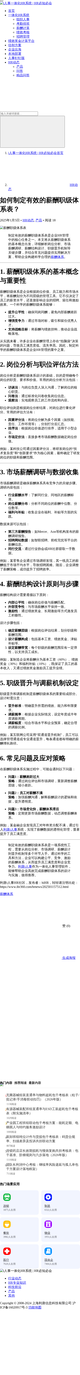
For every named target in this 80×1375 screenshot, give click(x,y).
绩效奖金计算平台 (21, 41)
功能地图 (34, 1307)
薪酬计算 (23, 28)
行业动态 (14, 1278)
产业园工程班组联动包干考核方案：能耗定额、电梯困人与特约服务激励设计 (42, 1125)
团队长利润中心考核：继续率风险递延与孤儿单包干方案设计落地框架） (42, 1167)
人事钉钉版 (16, 58)
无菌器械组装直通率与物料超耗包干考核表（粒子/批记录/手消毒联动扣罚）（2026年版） (42, 1097)
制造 (47, 1205)
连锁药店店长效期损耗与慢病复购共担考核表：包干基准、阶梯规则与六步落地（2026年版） (42, 1153)
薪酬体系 (57, 257)
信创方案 (14, 45)
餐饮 (6, 1232)
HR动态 (13, 62)
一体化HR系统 (18, 15)
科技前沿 (14, 1287)
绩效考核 (23, 32)
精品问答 (23, 75)
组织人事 (23, 19)
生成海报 (68, 957)
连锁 (6, 1205)
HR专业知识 (17, 1282)
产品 (19, 66)
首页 (11, 10)
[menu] (1, 0)
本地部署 (14, 53)
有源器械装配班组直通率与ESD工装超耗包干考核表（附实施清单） (42, 1111)
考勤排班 (23, 23)
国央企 (49, 1259)
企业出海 (14, 49)
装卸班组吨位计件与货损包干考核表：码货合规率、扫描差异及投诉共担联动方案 (40, 1139)
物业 (47, 1232)
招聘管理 (23, 36)
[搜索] (32, 132)
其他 (11, 1295)
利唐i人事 (10, 829)
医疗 (6, 1259)
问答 (19, 71)
